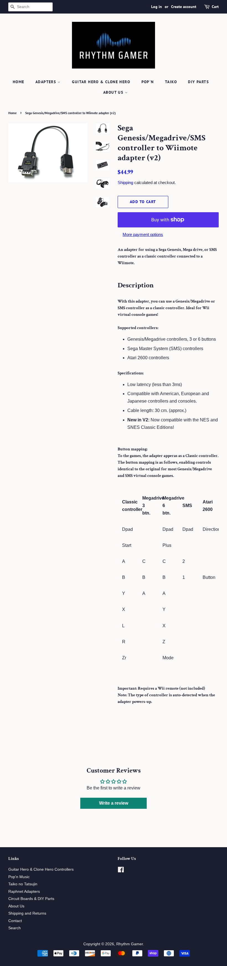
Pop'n (147, 81)
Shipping (125, 182)
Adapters (46, 81)
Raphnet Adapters (24, 891)
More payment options (143, 234)
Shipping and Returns (27, 913)
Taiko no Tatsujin (22, 884)
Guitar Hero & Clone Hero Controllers (41, 869)
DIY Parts (198, 81)
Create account (183, 6)
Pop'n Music (19, 877)
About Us (114, 92)
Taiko (171, 81)
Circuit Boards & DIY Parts (31, 899)
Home (18, 81)
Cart (215, 6)
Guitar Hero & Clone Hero (101, 81)
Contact (15, 921)
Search (14, 928)
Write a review (113, 803)
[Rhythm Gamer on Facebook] (121, 871)
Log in (156, 6)
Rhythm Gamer (129, 944)
